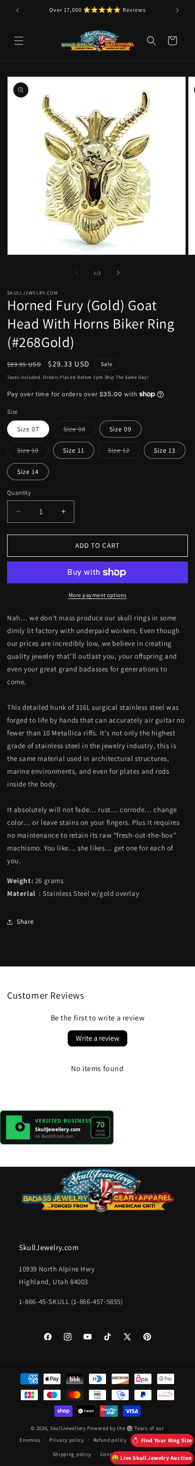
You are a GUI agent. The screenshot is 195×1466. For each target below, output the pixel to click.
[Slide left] (76, 272)
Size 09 (120, 429)
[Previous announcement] (17, 10)
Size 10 (33, 452)
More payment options (98, 595)
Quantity (19, 493)
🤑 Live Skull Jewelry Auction (152, 1457)
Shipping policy (72, 1454)
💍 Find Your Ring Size (162, 1440)
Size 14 (28, 471)
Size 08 (79, 431)
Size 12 (124, 452)
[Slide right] (118, 272)
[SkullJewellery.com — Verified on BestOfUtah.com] (57, 1141)
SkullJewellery (68, 1428)
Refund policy (110, 1440)
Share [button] (25, 921)
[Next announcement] (177, 10)
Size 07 (28, 429)
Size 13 (165, 450)
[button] (19, 40)
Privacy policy (66, 1440)
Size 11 (73, 450)
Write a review (97, 1038)
